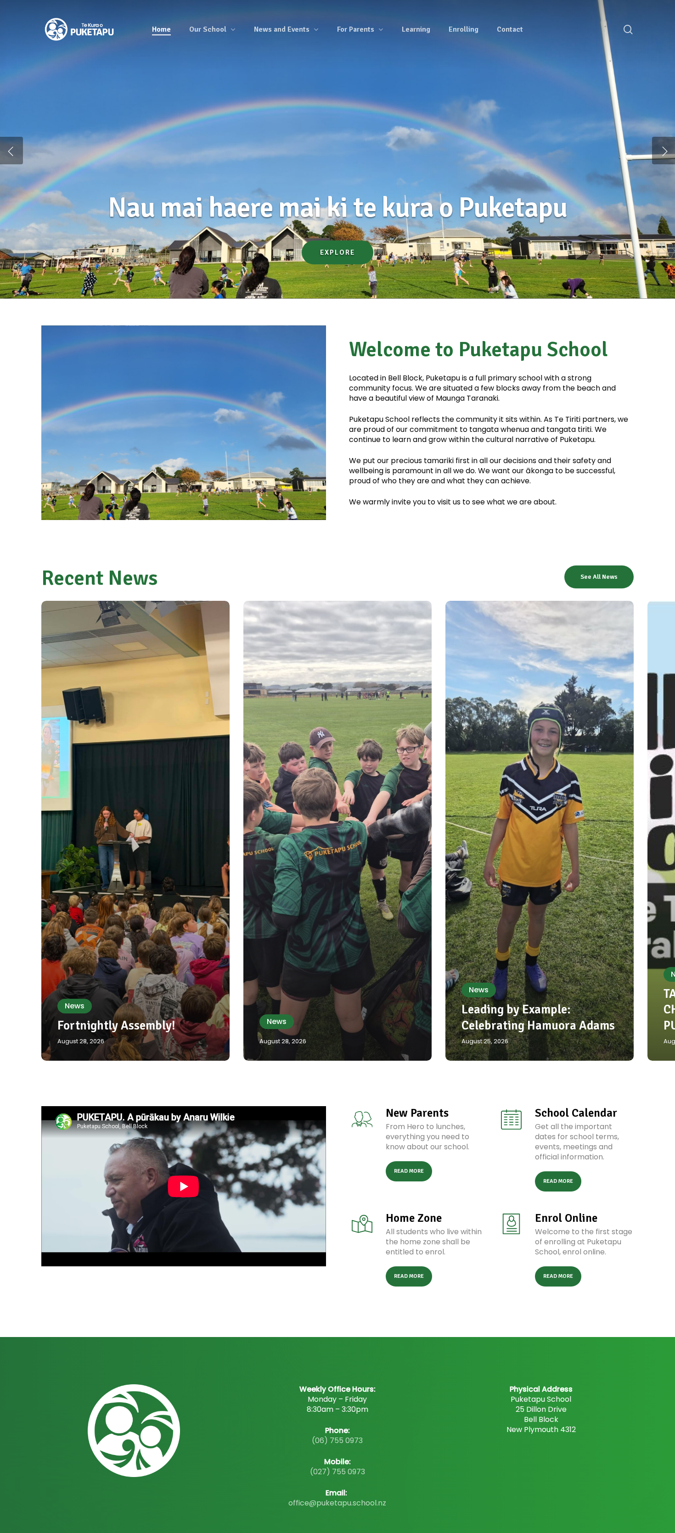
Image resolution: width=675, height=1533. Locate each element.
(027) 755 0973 (337, 1471)
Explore (337, 271)
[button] (599, 576)
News (74, 1006)
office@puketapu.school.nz (337, 1503)
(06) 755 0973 (337, 1440)
